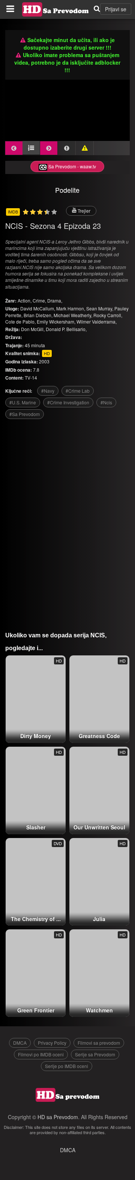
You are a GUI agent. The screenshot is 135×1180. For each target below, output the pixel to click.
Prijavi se (115, 9)
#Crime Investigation (68, 402)
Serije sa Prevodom (95, 1054)
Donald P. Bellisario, (66, 329)
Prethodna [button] (14, 148)
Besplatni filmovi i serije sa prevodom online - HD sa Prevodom (55, 9)
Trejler (83, 210)
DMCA (20, 1042)
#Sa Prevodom (24, 414)
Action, (25, 300)
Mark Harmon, (70, 308)
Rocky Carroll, (107, 315)
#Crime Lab (78, 390)
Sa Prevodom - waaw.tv (71, 166)
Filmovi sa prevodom (99, 1042)
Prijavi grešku (85, 148)
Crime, (40, 300)
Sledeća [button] (49, 148)
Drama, (54, 300)
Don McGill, (33, 329)
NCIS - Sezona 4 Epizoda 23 (53, 225)
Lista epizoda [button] (31, 147)
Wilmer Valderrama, (96, 321)
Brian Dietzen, (38, 315)
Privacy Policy (52, 1042)
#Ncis (106, 402)
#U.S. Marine (22, 402)
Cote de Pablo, (20, 321)
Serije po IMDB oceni (66, 1066)
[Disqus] (67, 522)
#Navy (47, 390)
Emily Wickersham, (56, 321)
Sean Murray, (99, 308)
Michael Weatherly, (73, 315)
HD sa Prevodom (58, 1117)
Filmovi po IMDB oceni (41, 1054)
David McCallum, (37, 308)
